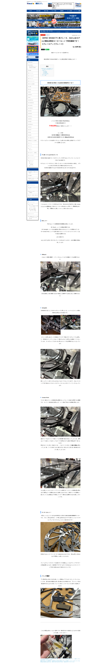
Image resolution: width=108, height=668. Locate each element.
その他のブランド (31, 137)
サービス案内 (69, 10)
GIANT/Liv (30, 116)
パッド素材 (44, 75)
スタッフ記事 (30, 199)
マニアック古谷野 (33, 208)
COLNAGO (30, 105)
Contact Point (45, 73)
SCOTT (30, 129)
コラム (29, 169)
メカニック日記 (33, 210)
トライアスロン (31, 155)
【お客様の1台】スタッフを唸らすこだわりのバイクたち (33, 217)
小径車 (30, 86)
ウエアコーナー (31, 160)
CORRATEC (31, 108)
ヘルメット (32, 163)
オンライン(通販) (77, 10)
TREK (30, 132)
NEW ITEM (30, 62)
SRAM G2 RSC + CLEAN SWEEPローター (47, 68)
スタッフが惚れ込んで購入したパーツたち (34, 206)
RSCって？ (44, 70)
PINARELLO (31, 124)
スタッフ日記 (31, 204)
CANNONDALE (31, 102)
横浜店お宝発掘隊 (33, 67)
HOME (30, 10)
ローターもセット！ (45, 74)
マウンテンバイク (31, 81)
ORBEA (30, 121)
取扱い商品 (46, 10)
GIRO (32, 164)
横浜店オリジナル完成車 (32, 140)
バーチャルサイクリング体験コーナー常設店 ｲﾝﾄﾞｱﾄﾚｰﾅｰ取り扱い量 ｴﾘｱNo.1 (38, 27)
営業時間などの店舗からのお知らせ (33, 172)
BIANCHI (30, 94)
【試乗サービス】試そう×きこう (33, 188)
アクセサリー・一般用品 (32, 152)
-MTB (31, 218)
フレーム (30, 143)
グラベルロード (31, 75)
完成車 (30, 70)
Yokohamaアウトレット (33, 66)
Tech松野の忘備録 (33, 209)
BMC (30, 97)
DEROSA (30, 113)
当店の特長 (38, 10)
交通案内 (30, 175)
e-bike (30, 89)
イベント (29, 182)
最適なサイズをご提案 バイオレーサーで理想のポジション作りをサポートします (66, 27)
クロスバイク (31, 78)
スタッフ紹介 (53, 10)
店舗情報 (61, 10)
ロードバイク (31, 73)
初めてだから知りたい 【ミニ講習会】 (33, 192)
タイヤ (31, 149)
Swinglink (45, 72)
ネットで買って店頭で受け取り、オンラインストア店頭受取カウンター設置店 (68, 20)
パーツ (30, 148)
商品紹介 (29, 59)
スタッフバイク (31, 213)
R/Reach (45, 71)
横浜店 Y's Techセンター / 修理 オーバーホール (33, 179)
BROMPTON (31, 100)
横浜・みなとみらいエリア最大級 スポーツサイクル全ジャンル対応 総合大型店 (39, 20)
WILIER (30, 135)
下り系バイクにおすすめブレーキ (47, 69)
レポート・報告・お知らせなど (33, 196)
